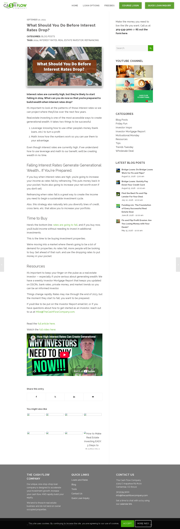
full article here (46, 323)
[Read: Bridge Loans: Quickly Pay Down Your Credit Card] (118, 182)
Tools (74, 489)
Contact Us (76, 493)
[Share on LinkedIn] (74, 397)
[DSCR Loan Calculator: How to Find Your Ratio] (93, 422)
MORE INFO (143, 523)
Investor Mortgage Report (130, 131)
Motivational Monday (127, 135)
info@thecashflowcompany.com (132, 495)
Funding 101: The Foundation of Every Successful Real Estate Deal (136, 208)
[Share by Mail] (93, 397)
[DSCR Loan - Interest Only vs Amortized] (74, 422)
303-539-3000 (124, 29)
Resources (122, 139)
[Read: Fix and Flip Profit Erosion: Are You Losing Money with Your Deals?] (118, 221)
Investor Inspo (124, 127)
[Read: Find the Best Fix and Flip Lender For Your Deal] (118, 194)
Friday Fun (121, 123)
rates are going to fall (65, 224)
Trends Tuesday (124, 147)
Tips (118, 143)
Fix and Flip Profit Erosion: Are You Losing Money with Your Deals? (137, 223)
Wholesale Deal (125, 150)
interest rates (48, 40)
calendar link (126, 504)
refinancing (91, 40)
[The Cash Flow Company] (15, 5)
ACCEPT (127, 523)
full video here (47, 329)
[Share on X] (55, 397)
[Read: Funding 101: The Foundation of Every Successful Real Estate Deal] (118, 206)
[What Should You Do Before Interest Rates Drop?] (64, 66)
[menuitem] (74, 5)
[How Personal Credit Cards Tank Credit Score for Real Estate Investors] (55, 440)
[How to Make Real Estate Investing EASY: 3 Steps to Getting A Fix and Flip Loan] (93, 440)
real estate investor (71, 40)
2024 (35, 40)
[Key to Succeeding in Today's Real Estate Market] (36, 440)
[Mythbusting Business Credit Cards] (55, 422)
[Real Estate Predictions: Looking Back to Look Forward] (74, 440)
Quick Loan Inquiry (80, 498)
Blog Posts (48, 36)
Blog (73, 484)
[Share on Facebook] (36, 397)
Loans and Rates (79, 480)
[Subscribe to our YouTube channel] (134, 102)
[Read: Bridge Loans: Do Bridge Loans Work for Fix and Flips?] (118, 170)
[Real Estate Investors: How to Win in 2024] (36, 422)
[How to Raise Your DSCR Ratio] (2, 264)
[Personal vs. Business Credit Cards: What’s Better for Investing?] (178, 264)
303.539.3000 (122, 492)
